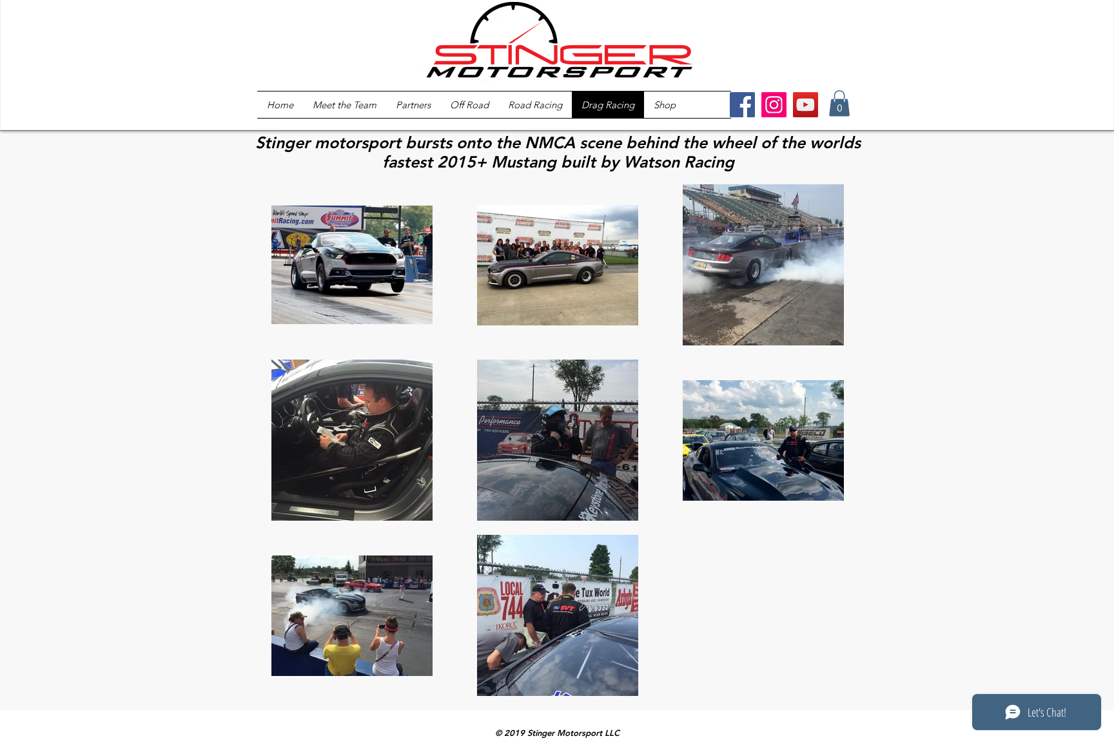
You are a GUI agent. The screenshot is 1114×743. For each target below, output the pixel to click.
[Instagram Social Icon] (774, 104)
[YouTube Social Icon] (805, 104)
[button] (839, 103)
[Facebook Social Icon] (742, 104)
